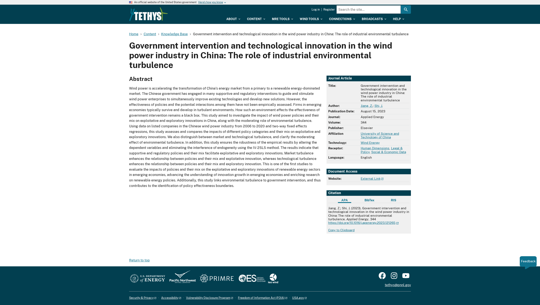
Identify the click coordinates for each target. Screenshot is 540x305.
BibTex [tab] (369, 200)
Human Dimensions (375, 148)
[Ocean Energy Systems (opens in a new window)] (252, 278)
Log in (316, 9)
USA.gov (298, 298)
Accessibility (169, 298)
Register (329, 9)
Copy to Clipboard (341, 230)
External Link (371, 178)
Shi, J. (378, 106)
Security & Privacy (141, 298)
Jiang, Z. (367, 106)
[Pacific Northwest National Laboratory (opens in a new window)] (181, 278)
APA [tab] (344, 200)
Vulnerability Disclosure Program (208, 298)
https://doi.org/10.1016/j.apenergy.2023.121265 (362, 223)
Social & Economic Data (388, 152)
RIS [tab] (393, 200)
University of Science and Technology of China (380, 135)
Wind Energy (370, 142)
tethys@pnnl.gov (398, 285)
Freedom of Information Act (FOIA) (261, 298)
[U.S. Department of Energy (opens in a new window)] (147, 278)
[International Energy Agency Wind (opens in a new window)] (273, 278)
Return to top (139, 260)
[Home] (148, 14)
